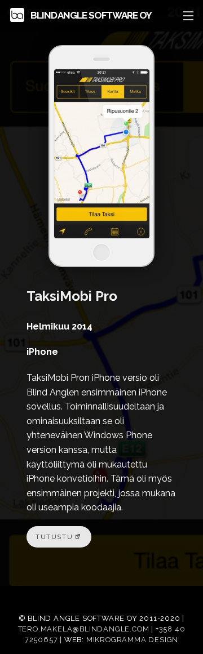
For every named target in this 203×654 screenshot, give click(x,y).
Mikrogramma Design (132, 639)
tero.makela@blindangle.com (83, 629)
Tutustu (54, 537)
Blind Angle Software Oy (90, 15)
